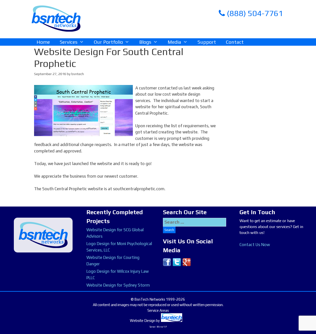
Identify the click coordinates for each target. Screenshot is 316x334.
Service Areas (158, 310)
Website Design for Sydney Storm (118, 285)
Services (69, 42)
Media (174, 42)
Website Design (142, 320)
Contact (235, 42)
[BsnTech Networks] (56, 18)
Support (207, 42)
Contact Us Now (254, 244)
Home (43, 42)
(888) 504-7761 (254, 13)
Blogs (145, 42)
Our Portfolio (108, 42)
